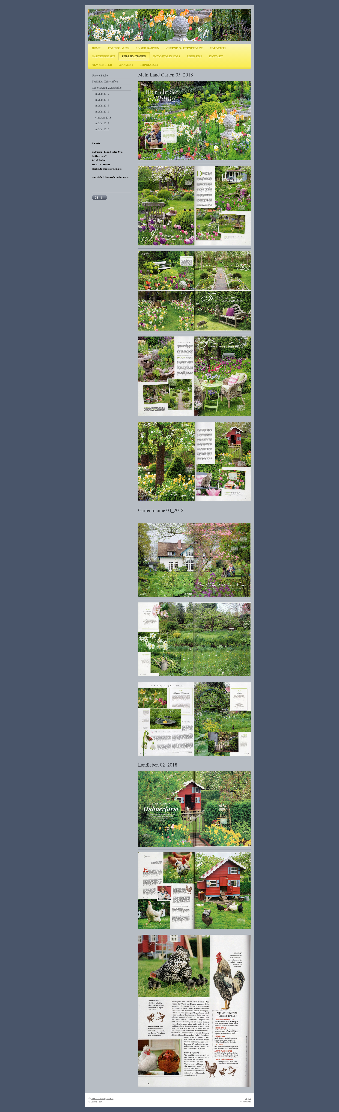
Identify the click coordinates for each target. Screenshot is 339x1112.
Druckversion (98, 1098)
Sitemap (110, 1098)
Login (248, 1098)
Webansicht (245, 1101)
